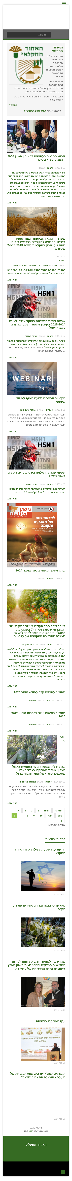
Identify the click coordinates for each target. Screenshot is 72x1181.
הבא (50, 815)
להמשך (13, 105)
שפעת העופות (31, 336)
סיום (60, 815)
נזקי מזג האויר (34, 265)
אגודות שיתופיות (28, 410)
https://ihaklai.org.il (35, 110)
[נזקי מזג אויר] (32, 221)
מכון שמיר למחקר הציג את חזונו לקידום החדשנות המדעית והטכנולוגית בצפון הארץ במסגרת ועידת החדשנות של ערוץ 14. (36, 965)
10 (41, 815)
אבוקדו (32, 782)
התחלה (58, 810)
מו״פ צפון (23, 782)
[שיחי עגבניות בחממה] (32, 606)
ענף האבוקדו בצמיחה (50, 1021)
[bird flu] (32, 301)
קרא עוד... (12, 202)
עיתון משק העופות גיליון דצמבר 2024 (40, 570)
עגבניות (34, 644)
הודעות (50, 579)
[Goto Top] (63, 1171)
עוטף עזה (25, 644)
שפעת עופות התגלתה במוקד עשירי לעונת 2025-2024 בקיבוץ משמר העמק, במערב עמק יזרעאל (37, 324)
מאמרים (50, 410)
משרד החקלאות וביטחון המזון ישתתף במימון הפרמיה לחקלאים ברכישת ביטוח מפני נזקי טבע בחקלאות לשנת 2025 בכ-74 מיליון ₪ (36, 243)
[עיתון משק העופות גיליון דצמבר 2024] (32, 535)
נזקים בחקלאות (50, 265)
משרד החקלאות (20, 265)
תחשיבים (32, 700)
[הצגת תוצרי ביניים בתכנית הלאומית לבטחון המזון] (32, 136)
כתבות (50, 168)
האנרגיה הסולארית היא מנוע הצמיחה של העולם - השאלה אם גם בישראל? (37, 1075)
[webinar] (32, 378)
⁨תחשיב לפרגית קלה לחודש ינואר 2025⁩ (39, 692)
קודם (46, 810)
